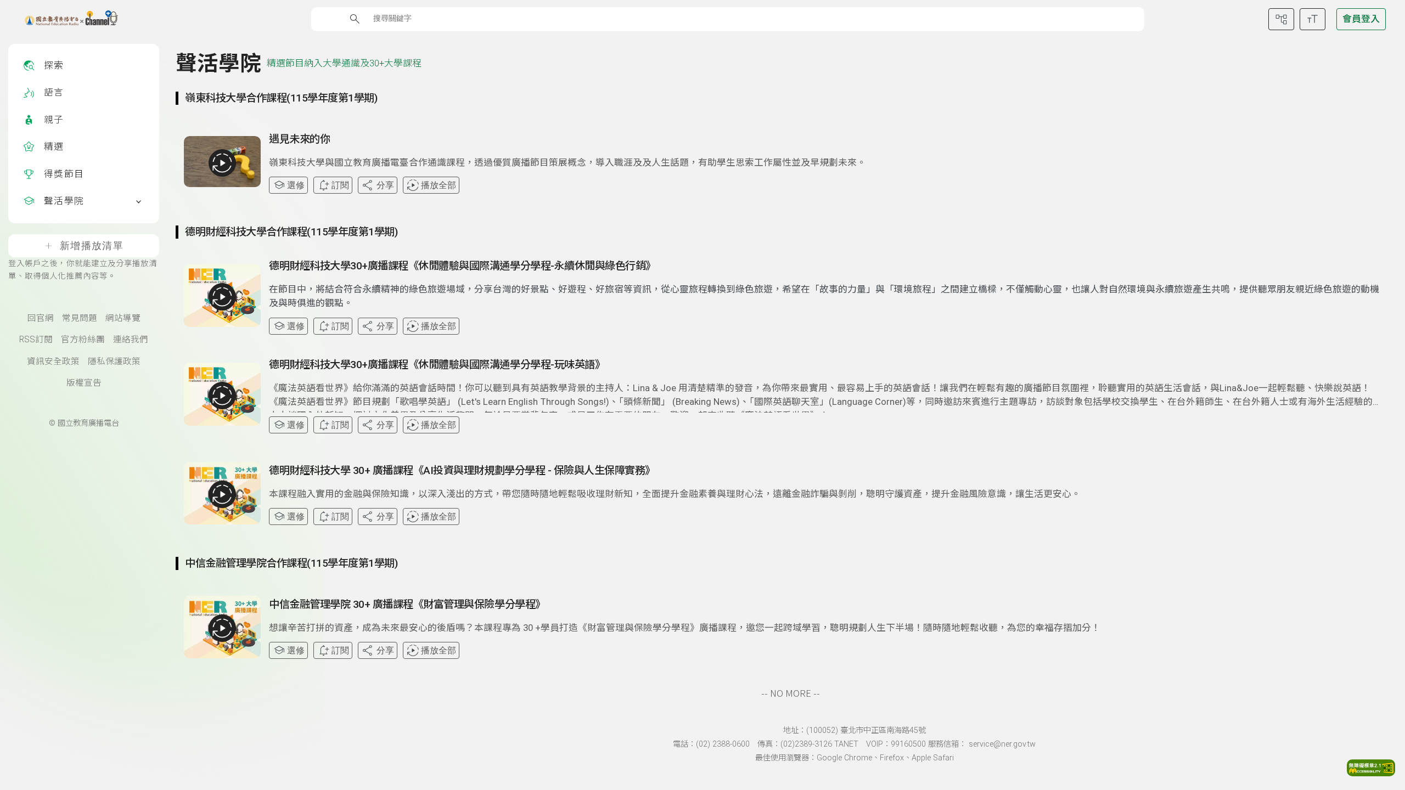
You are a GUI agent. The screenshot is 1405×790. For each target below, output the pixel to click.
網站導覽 (122, 318)
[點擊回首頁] (64, 19)
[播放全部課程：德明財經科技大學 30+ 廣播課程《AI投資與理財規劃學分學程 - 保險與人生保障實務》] (222, 494)
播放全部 (438, 185)
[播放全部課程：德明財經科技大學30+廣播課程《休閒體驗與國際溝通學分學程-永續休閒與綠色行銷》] (222, 297)
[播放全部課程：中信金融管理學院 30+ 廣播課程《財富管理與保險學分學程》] (222, 628)
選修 (296, 185)
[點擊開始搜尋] (355, 19)
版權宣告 (84, 383)
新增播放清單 (91, 245)
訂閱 (340, 185)
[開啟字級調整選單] (1312, 19)
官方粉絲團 (83, 340)
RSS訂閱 (36, 340)
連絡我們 (130, 340)
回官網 (40, 318)
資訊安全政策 (53, 361)
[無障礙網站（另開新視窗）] (1371, 773)
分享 (385, 185)
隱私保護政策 (114, 361)
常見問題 (79, 318)
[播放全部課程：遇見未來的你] (222, 163)
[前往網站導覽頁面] (1281, 19)
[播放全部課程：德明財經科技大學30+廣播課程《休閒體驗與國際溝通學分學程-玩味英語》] (222, 395)
